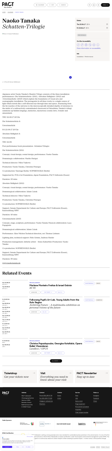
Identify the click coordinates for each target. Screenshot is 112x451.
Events (59, 395)
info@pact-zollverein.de (46, 401)
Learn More (34, 292)
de (89, 5)
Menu (104, 5)
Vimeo (95, 401)
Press (76, 395)
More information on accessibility (89, 48)
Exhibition (99, 300)
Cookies (92, 447)
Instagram (96, 395)
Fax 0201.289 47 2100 (45, 398)
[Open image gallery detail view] (70, 77)
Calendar (10, 12)
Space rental (78, 401)
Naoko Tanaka (21, 20)
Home (3, 12)
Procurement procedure (82, 407)
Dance (98, 283)
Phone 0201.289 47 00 (45, 395)
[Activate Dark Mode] (98, 5)
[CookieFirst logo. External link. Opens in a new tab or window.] (2, 437)
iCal (59, 292)
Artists (59, 398)
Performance (82, 35)
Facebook (96, 398)
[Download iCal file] (107, 24)
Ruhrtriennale (89, 283)
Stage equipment (80, 404)
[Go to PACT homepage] (8, 5)
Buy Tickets (47, 292)
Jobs (76, 398)
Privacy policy (105, 447)
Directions (42, 404)
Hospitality (78, 409)
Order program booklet (81, 412)
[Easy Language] (94, 5)
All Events (55, 361)
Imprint (98, 447)
